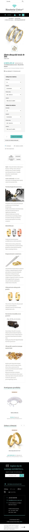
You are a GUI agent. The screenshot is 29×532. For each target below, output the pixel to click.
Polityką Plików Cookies (12, 526)
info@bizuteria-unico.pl (15, 500)
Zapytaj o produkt (19, 145)
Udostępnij (8, 145)
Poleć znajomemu (10, 148)
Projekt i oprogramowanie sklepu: (14, 521)
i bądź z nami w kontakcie (14, 468)
